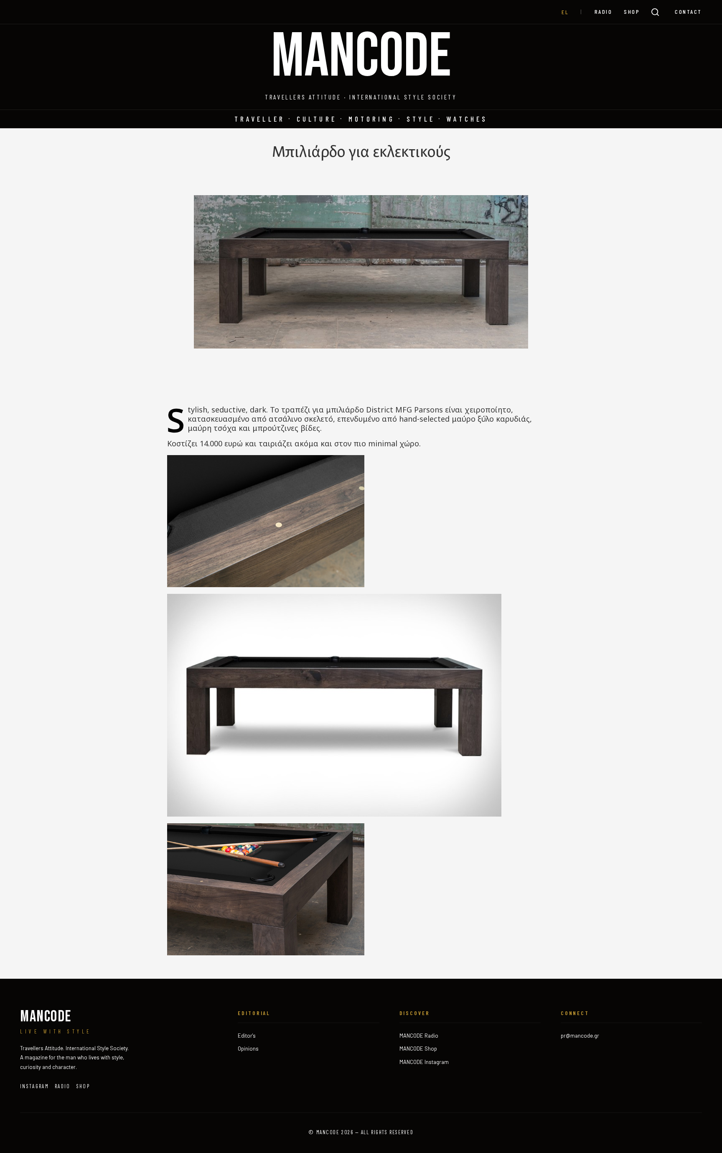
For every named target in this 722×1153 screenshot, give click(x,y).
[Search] (655, 12)
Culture (317, 119)
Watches (467, 119)
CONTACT (688, 11)
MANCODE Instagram (424, 1062)
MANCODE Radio (418, 1035)
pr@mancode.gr (580, 1035)
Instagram (34, 1086)
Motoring (371, 119)
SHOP (632, 11)
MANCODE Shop (418, 1048)
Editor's (247, 1035)
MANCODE (361, 57)
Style (421, 119)
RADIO (604, 11)
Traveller (259, 119)
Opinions (248, 1048)
